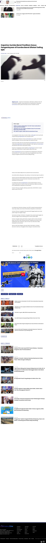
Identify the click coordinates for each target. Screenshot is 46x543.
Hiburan (35, 5)
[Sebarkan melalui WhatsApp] (29, 257)
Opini (34, 532)
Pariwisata (35, 530)
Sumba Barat (15, 104)
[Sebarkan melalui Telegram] (31, 257)
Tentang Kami (2, 538)
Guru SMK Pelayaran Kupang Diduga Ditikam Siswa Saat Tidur (27, 318)
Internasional (12, 5)
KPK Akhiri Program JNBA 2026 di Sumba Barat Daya (26, 131)
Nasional (6, 5)
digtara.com (15, 102)
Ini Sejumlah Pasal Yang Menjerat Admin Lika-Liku (27, 378)
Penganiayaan (12, 294)
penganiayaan (21, 136)
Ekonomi (26, 5)
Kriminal (34, 526)
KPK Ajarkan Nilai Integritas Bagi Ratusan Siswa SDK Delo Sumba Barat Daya (29, 324)
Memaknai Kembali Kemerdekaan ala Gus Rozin (26, 1)
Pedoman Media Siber (14, 538)
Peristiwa (2, 5)
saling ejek (33, 135)
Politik (22, 5)
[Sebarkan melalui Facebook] (24, 257)
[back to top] (44, 541)
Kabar (34, 528)
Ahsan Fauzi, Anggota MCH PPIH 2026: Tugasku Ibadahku (28, 13)
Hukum (42, 5)
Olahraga (31, 5)
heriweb (44, 538)
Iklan (30, 538)
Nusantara (18, 5)
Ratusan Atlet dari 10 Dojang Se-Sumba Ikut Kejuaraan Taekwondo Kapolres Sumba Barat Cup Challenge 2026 (28, 330)
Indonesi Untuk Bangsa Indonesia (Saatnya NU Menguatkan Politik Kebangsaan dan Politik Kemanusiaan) (30, 8)
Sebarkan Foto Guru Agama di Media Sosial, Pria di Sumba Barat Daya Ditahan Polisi (27, 129)
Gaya (39, 5)
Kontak (32, 538)
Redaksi (7, 538)
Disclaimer (26, 538)
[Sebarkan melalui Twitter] (27, 257)
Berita (26, 532)
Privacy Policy (21, 538)
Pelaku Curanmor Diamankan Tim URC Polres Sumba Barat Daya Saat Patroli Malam (27, 126)
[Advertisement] (23, 35)
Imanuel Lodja (4, 53)
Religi (34, 529)
